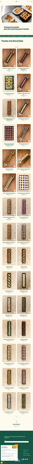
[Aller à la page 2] (19, 417)
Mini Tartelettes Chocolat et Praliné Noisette (9, 119)
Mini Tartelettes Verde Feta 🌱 (24, 242)
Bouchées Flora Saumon (9, 387)
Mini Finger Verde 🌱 (24, 315)
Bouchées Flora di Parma (24, 387)
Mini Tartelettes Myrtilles (24, 143)
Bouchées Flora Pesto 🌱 (9, 412)
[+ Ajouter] (14, 65)
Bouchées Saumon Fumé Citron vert (9, 69)
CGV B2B (24, 451)
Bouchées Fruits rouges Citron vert (24, 94)
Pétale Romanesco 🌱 (9, 291)
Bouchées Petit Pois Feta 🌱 (9, 339)
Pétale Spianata (9, 266)
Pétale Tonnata (24, 266)
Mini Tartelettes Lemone (9, 363)
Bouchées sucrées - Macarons (24, 193)
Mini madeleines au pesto (9, 93)
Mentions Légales (26, 453)
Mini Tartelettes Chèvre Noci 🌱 (9, 242)
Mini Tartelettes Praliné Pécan (9, 193)
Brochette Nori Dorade (23, 412)
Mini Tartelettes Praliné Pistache (23, 169)
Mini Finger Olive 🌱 (9, 315)
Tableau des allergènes (27, 455)
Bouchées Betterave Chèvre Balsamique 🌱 (24, 69)
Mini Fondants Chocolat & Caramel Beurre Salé (9, 144)
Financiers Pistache (9, 169)
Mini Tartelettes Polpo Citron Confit (9, 218)
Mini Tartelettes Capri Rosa (23, 363)
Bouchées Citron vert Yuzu (23, 118)
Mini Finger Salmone (24, 291)
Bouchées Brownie (24, 339)
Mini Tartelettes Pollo (24, 217)
